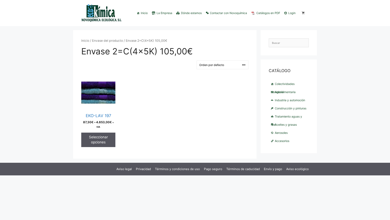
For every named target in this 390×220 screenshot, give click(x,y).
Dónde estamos (191, 13)
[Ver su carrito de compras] (303, 13)
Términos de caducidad (243, 169)
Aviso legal (124, 169)
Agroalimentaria (285, 92)
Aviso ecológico (297, 169)
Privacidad (143, 169)
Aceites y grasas (286, 124)
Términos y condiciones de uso (177, 169)
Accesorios (282, 141)
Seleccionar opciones (98, 139)
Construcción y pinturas (290, 108)
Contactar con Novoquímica (228, 13)
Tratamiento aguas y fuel (286, 118)
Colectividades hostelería (283, 85)
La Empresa (164, 13)
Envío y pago (273, 169)
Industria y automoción (290, 100)
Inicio (144, 13)
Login (292, 13)
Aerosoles (281, 132)
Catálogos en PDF (268, 13)
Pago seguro (213, 169)
